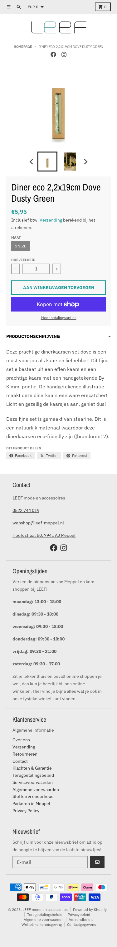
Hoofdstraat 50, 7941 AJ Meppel (44, 535)
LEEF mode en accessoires (45, 909)
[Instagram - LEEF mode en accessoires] (64, 54)
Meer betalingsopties (58, 317)
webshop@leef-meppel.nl (38, 523)
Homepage (23, 47)
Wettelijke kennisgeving (42, 924)
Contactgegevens (81, 924)
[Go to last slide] (31, 161)
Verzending (51, 220)
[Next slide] (85, 161)
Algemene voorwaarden (44, 919)
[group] (47, 161)
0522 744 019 (25, 510)
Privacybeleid (79, 914)
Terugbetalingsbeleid (44, 914)
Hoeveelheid (23, 260)
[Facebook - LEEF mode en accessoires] (53, 54)
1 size (20, 246)
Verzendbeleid (81, 919)
